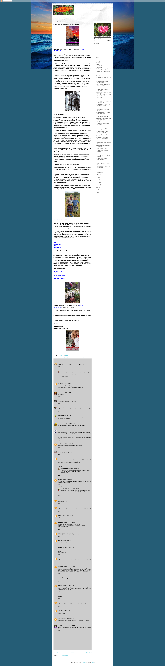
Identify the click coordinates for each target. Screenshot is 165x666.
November (99, 67)
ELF (58, 383)
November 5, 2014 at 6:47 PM (66, 602)
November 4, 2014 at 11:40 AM (67, 443)
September (99, 172)
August (98, 174)
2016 (97, 61)
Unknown (59, 507)
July (98, 175)
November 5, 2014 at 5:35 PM (65, 594)
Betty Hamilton (60, 423)
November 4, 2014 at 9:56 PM (68, 547)
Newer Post (56, 652)
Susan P (59, 458)
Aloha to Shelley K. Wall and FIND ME (103, 77)
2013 (97, 187)
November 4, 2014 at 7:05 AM (66, 399)
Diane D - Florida (61, 430)
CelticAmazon (60, 522)
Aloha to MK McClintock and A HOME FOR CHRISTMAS (103, 93)
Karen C (59, 443)
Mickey (59, 602)
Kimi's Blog (60, 558)
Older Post (89, 652)
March (98, 182)
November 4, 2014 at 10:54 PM (69, 566)
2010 (97, 192)
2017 (97, 59)
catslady (59, 479)
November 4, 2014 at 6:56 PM (69, 522)
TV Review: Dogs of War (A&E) (102, 116)
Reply (59, 366)
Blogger (93, 662)
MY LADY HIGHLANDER (72, 357)
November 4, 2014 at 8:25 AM (65, 415)
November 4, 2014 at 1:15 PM (66, 479)
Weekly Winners (99, 75)
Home (72, 652)
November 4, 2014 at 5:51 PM (73, 488)
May (98, 179)
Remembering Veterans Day (101, 134)
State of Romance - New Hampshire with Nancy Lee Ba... (103, 85)
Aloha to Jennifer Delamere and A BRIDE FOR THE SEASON (102, 80)
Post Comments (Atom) (63, 655)
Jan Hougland (60, 566)
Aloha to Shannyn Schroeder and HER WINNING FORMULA (103, 95)
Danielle (59, 392)
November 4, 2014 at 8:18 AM (70, 407)
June (98, 177)
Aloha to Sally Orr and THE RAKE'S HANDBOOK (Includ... (103, 113)
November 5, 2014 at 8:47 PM (64, 610)
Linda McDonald (61, 499)
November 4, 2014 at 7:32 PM (66, 540)
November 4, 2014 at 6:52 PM (67, 515)
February (98, 184)
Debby (59, 399)
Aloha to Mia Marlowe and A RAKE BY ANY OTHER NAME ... (103, 100)
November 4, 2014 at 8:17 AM (73, 371)
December (99, 65)
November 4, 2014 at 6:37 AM (66, 392)
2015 (97, 62)
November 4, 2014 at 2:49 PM (70, 499)
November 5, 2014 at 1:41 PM (68, 585)
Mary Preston (60, 363)
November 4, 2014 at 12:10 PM (67, 458)
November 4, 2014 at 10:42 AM (70, 430)
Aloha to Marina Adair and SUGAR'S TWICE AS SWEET (103, 74)
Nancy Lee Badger (81, 357)
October (98, 171)
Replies (60, 368)
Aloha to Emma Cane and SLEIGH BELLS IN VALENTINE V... (102, 154)
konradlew (84, 662)
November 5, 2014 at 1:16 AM (69, 577)
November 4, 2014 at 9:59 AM (69, 423)
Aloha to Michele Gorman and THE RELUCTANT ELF (103, 124)
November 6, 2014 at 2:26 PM (69, 625)
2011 (97, 191)
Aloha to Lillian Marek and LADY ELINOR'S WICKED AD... (102, 132)
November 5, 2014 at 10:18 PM (68, 618)
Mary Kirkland (60, 625)
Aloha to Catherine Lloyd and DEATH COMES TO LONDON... (103, 105)
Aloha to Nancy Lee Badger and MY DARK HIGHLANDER (103, 162)
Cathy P (59, 540)
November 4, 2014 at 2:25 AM (65, 383)
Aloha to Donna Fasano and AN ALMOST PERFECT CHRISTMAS (103, 138)
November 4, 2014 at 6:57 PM (67, 533)
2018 (97, 57)
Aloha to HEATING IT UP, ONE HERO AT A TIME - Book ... (103, 108)
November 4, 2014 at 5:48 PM (73, 468)
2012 (97, 189)
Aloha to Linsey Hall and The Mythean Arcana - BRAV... (103, 129)
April (98, 180)
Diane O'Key (60, 585)
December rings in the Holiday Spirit (103, 71)
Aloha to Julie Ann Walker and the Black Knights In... (102, 159)
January (98, 185)
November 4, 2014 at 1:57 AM (68, 363)
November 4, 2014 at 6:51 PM (67, 507)
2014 (97, 64)
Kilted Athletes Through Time (61, 357)
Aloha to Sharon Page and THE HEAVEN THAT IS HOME (102, 148)
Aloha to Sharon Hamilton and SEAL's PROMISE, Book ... (103, 119)
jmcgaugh (60, 618)
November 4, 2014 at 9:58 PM (68, 558)
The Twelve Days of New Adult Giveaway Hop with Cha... (102, 69)
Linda (59, 415)
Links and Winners (99, 114)
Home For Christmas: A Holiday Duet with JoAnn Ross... (103, 167)
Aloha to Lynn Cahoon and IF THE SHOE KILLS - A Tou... (102, 140)
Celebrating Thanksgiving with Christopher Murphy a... (102, 82)
